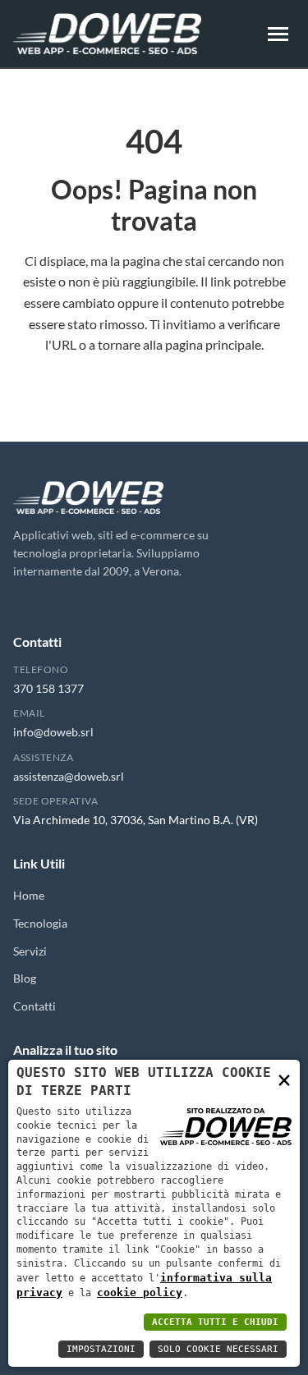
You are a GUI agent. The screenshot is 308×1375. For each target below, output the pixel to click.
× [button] (284, 1079)
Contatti (34, 1006)
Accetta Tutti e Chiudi (215, 1322)
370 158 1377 (48, 688)
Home (28, 895)
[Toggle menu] (278, 34)
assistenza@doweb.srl (68, 776)
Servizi (30, 951)
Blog (24, 978)
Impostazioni (101, 1349)
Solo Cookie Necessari (218, 1349)
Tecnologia (40, 923)
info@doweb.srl (53, 732)
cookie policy (139, 1292)
